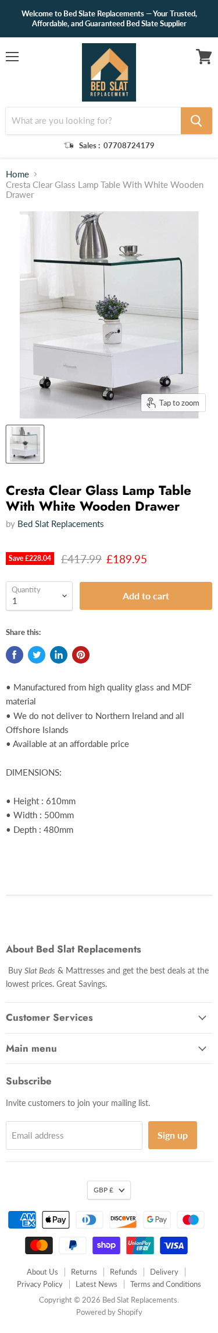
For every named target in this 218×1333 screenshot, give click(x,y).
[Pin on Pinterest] (81, 655)
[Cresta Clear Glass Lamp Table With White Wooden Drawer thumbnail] (25, 444)
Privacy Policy (40, 1284)
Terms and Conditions (165, 1284)
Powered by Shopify (109, 1312)
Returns (84, 1271)
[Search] (196, 120)
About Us (42, 1271)
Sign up (173, 1134)
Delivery (164, 1271)
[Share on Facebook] (14, 655)
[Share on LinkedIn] (58, 655)
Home (17, 174)
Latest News (96, 1284)
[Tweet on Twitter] (36, 655)
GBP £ (103, 1189)
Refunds (123, 1271)
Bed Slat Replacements (60, 523)
